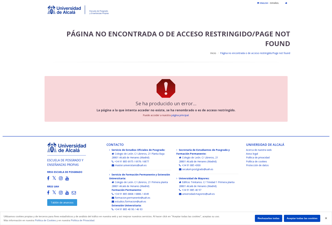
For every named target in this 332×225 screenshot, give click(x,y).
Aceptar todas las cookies (302, 218)
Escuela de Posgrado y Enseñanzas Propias (65, 162)
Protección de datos (257, 165)
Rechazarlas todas (268, 218)
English (264, 3)
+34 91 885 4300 (191, 165)
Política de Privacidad (82, 220)
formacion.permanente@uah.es (132, 197)
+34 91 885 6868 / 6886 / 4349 (131, 193)
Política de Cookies (45, 220)
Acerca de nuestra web (259, 149)
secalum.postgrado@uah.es (197, 169)
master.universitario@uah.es (131, 165)
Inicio (213, 53)
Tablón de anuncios (62, 202)
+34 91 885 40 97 (191, 190)
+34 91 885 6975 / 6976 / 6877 (131, 161)
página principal (180, 115)
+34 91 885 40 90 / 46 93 (128, 209)
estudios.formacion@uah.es (130, 201)
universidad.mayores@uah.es (198, 193)
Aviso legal (252, 153)
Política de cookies (256, 161)
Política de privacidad (258, 157)
